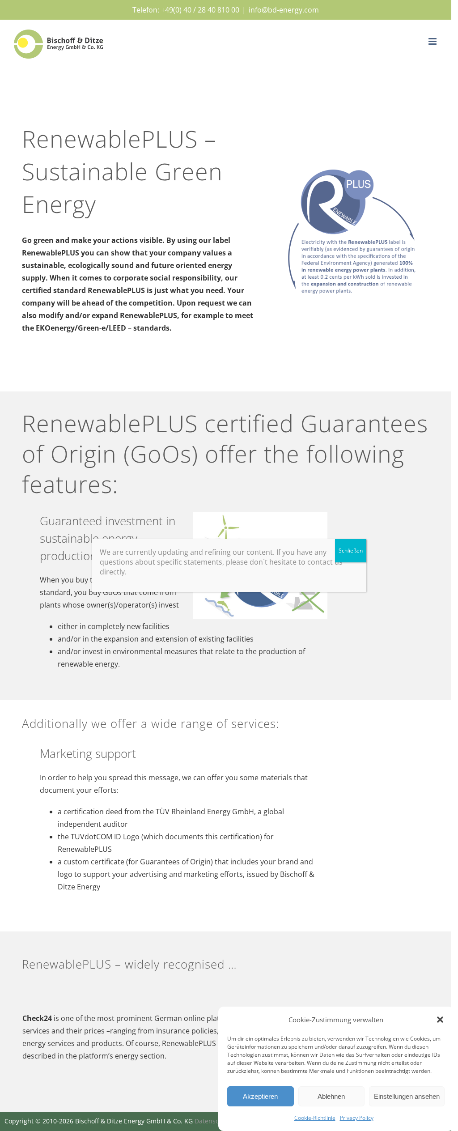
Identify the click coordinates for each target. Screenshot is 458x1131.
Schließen (351, 550)
